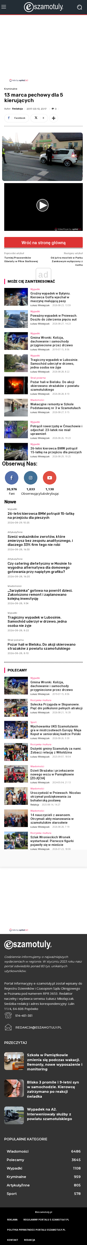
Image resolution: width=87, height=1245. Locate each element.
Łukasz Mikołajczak (40, 305)
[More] (53, 118)
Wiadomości (37, 400)
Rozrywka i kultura (40, 700)
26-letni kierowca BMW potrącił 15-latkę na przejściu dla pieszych (56, 450)
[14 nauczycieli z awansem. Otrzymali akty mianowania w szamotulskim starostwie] (16, 818)
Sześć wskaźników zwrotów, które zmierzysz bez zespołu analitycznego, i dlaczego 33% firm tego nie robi (40, 541)
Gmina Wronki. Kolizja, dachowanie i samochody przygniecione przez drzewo (51, 341)
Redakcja (17, 109)
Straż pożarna (38, 378)
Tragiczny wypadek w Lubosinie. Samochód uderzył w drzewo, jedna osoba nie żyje (54, 363)
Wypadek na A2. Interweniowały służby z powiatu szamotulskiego (49, 1114)
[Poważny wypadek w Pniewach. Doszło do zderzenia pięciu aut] (16, 319)
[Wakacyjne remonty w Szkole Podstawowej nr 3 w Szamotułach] (16, 407)
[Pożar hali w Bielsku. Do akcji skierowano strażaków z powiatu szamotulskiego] (16, 385)
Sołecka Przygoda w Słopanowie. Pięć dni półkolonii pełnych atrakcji (56, 706)
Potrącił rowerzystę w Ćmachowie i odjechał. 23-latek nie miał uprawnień (56, 430)
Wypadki (35, 289)
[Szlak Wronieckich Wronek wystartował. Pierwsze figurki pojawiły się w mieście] (16, 840)
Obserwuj (30, 472)
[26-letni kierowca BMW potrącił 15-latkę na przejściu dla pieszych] (16, 452)
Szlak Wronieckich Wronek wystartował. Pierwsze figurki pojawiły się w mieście (52, 841)
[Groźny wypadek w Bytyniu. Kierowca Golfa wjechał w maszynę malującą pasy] (16, 297)
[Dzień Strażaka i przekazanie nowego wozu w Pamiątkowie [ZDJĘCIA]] (16, 774)
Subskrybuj (49, 472)
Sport (33, 722)
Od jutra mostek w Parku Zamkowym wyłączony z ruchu (67, 261)
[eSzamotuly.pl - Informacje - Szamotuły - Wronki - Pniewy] (43, 7)
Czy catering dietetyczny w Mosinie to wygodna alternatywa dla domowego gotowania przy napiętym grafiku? (40, 568)
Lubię (11, 472)
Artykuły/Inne (15, 532)
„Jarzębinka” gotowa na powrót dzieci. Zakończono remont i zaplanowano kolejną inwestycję (40, 595)
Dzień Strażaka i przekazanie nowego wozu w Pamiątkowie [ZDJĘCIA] (52, 774)
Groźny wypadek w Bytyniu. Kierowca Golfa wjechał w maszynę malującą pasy (50, 297)
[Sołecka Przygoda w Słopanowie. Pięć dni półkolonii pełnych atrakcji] (16, 708)
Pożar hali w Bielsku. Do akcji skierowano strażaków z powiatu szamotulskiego (54, 386)
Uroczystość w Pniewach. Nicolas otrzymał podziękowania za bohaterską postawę (55, 796)
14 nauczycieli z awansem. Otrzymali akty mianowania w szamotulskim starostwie (52, 819)
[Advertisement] (43, 48)
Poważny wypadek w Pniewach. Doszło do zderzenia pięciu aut (53, 317)
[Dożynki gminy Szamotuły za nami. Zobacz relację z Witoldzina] (16, 752)
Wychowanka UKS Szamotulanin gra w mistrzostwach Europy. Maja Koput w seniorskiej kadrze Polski (55, 730)
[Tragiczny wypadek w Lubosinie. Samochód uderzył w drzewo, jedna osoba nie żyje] (16, 363)
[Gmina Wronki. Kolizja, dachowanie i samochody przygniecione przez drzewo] (16, 341)
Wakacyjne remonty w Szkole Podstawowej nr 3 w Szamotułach (55, 406)
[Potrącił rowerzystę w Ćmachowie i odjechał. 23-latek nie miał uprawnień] (16, 429)
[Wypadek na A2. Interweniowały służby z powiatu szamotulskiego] (14, 1115)
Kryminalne (10, 89)
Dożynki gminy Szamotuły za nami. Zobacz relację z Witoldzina (56, 750)
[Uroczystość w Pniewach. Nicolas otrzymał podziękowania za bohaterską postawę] (16, 796)
